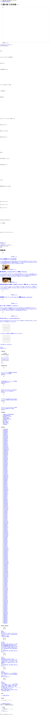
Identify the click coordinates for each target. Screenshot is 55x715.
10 (1, 358)
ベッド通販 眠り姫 (5, 695)
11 (2, 358)
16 (8, 358)
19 (3, 359)
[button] (11, 44)
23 (8, 359)
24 (1, 360)
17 (1, 359)
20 (4, 359)
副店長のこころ (3, 242)
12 (3, 358)
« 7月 (2, 362)
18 (2, 359)
